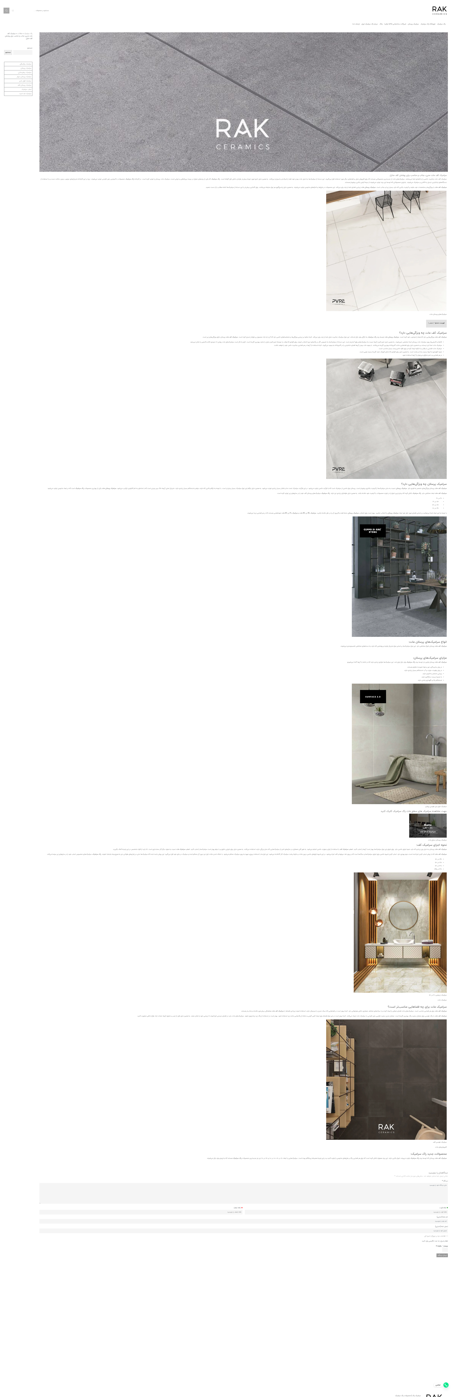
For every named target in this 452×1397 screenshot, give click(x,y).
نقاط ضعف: (237, 1208)
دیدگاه (445, 1181)
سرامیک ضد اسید (25, 94)
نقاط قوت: (442, 1208)
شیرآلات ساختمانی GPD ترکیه (395, 24)
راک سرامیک (441, 24)
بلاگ (381, 24)
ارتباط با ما (356, 24)
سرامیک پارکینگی (25, 64)
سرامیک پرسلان (413, 24)
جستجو (29, 48)
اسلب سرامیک (26, 89)
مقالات (19, 33)
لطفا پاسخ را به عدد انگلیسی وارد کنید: (435, 1241)
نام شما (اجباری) (442, 1217)
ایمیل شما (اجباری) (441, 1226)
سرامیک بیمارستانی (24, 72)
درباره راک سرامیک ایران (369, 24)
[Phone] (446, 1385)
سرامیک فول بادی (25, 81)
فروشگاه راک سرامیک (428, 24)
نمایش (431, 323)
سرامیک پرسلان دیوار (24, 77)
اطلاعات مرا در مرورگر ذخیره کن (435, 1236)
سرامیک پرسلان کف (24, 85)
